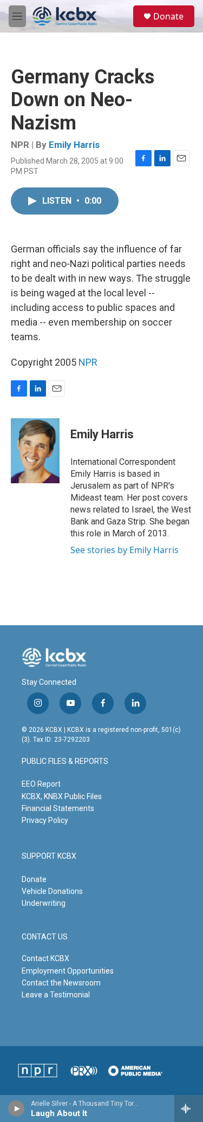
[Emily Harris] (35, 450)
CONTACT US (45, 937)
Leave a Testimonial (56, 994)
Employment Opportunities (68, 971)
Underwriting (44, 903)
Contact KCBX (45, 958)
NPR (87, 362)
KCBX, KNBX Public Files (62, 796)
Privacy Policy (45, 820)
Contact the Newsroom (61, 982)
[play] (16, 1108)
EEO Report (41, 784)
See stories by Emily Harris (124, 550)
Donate (168, 16)
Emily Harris (74, 144)
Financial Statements (58, 808)
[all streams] (188, 1108)
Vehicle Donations (52, 891)
